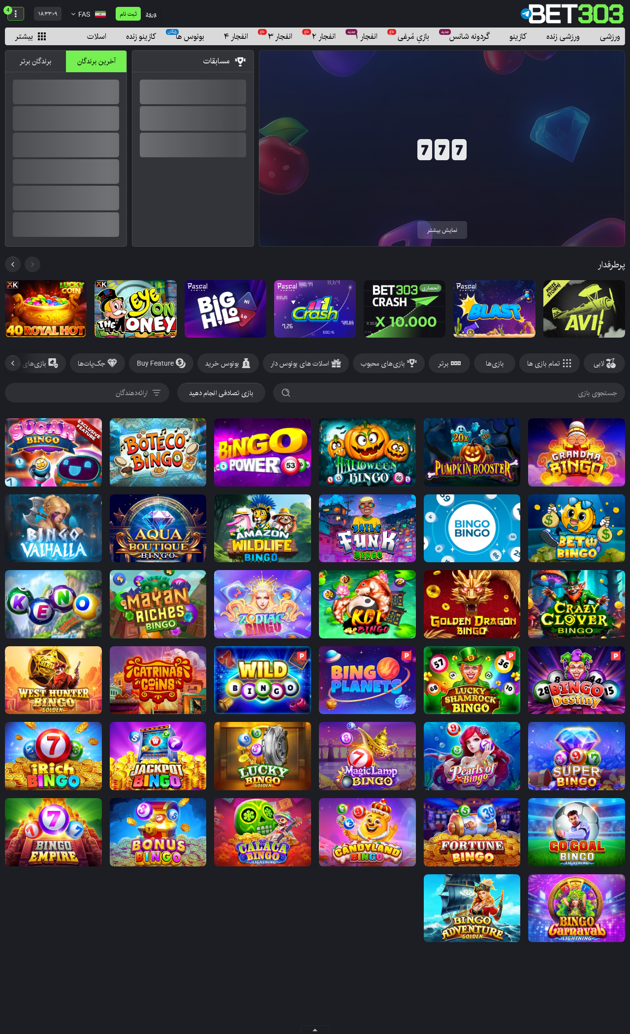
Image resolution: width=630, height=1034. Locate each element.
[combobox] (87, 392)
